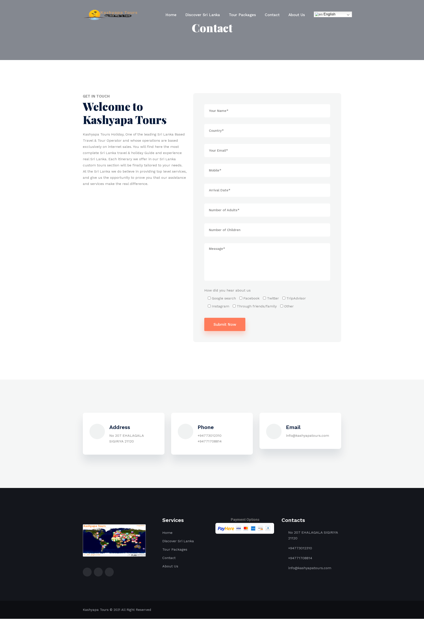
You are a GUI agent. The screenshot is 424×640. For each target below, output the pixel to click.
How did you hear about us (227, 290)
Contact (272, 15)
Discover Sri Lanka (202, 15)
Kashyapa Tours (96, 610)
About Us (296, 15)
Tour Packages (242, 15)
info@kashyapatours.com (307, 435)
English (329, 14)
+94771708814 (210, 441)
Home (170, 15)
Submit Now (225, 324)
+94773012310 (209, 435)
